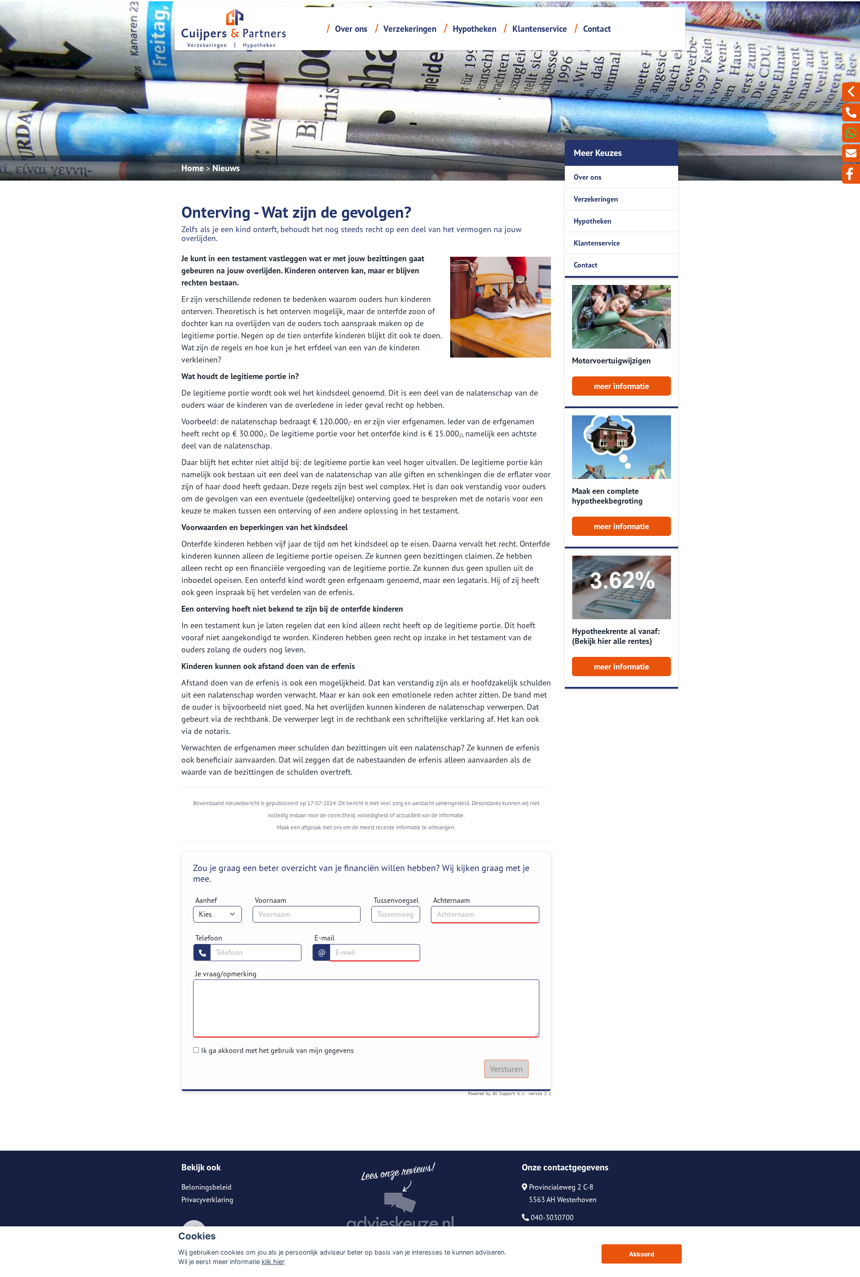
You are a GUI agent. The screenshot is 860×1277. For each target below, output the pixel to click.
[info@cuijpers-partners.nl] (851, 153)
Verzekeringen (409, 28)
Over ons (351, 28)
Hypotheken (474, 28)
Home (192, 168)
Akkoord (641, 1254)
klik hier (273, 1261)
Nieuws (226, 168)
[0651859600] (851, 132)
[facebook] (851, 174)
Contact (597, 28)
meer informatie (621, 386)
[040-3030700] (851, 112)
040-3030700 (551, 1217)
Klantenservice (539, 28)
